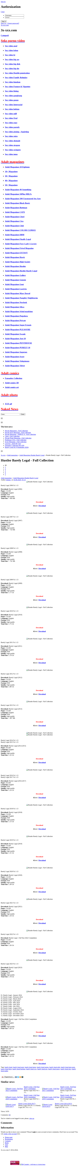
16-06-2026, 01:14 (19, 480)
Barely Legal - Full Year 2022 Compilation (32, 1088)
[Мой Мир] (22, 1077)
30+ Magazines (11, 176)
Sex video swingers (13, 150)
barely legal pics (66, 1069)
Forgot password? (13, 23)
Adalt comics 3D (12, 383)
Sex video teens (11, 154)
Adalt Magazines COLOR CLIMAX (20, 230)
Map (6, 1146)
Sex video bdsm (11, 50)
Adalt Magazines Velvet (15, 366)
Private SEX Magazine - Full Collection (18, 432)
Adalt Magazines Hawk (15, 257)
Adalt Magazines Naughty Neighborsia (21, 298)
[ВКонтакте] (16, 1077)
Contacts (8, 1141)
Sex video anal (11, 46)
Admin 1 (9, 480)
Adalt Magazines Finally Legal (18, 239)
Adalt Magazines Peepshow (16, 316)
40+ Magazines (11, 180)
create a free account (10, 1134)
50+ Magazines (11, 185)
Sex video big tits (12, 68)
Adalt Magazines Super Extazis (18, 325)
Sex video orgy (11, 123)
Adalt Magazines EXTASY (16, 253)
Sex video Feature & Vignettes (17, 86)
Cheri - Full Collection (12, 436)
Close (3, 12)
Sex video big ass (12, 59)
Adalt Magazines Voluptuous (17, 361)
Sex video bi (10, 55)
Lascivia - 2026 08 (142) (13, 444)
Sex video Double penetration (17, 73)
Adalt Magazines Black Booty (17, 203)
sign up (31, 1118)
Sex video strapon (12, 145)
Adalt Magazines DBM (14, 235)
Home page (8, 1137)
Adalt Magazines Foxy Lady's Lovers (21, 244)
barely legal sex (42, 1069)
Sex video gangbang (13, 96)
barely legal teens (30, 1067)
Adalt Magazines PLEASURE (17, 329)
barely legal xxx (31, 1069)
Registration (9, 1139)
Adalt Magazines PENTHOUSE (18, 343)
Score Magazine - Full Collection (15, 442)
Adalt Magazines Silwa (14, 307)
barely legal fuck (6, 1069)
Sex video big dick (12, 64)
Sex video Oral (11, 118)
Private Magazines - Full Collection (16, 431)
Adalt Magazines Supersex (16, 352)
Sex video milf (11, 114)
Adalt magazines (6, 478)
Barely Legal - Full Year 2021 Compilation (68, 1088)
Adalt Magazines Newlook (16, 302)
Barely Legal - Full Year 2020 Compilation (32, 1096)
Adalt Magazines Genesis (15, 280)
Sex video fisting (12, 91)
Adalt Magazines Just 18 (15, 338)
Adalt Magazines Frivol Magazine (19, 248)
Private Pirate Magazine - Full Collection (18, 438)
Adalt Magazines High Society (17, 262)
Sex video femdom (12, 82)
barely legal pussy (54, 1069)
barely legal (8, 1067)
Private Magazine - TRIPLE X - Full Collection (20, 434)
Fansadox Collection (13, 378)
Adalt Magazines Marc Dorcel (17, 293)
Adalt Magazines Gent (14, 284)
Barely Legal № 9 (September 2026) (17, 447)
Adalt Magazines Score (14, 357)
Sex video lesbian (12, 109)
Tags (6, 1145)
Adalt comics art (12, 387)
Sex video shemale (12, 141)
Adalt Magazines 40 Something (18, 189)
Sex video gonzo (12, 100)
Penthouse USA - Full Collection (15, 440)
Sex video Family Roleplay (16, 77)
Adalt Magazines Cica (14, 221)
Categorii (5, 35)
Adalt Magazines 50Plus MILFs (18, 194)
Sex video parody (12, 127)
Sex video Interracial (13, 105)
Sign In (3, 2)
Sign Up (4, 23)
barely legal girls (54, 1067)
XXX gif (8, 404)
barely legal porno (43, 1067)
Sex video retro (11, 136)
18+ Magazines (11, 171)
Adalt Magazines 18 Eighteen (17, 167)
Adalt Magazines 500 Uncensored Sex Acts (23, 199)
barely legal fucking (18, 1069)
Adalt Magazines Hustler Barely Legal (21, 271)
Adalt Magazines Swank (15, 334)
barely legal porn (18, 1067)
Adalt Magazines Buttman (16, 208)
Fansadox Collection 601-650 (14, 445)
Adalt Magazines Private (15, 320)
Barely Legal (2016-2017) (26, 1104)
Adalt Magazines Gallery (15, 275)
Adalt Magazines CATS (15, 212)
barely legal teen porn (68, 1067)
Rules (7, 1143)
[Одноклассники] (20, 1077)
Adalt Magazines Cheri (14, 217)
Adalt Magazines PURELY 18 (17, 348)
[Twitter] (18, 1077)
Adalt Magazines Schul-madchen (19, 311)
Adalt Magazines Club (14, 226)
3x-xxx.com (5, 25)
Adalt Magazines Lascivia (16, 289)
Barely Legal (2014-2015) (63, 1104)
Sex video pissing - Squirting (17, 132)
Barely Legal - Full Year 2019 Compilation (68, 1096)
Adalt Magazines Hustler (15, 266)
